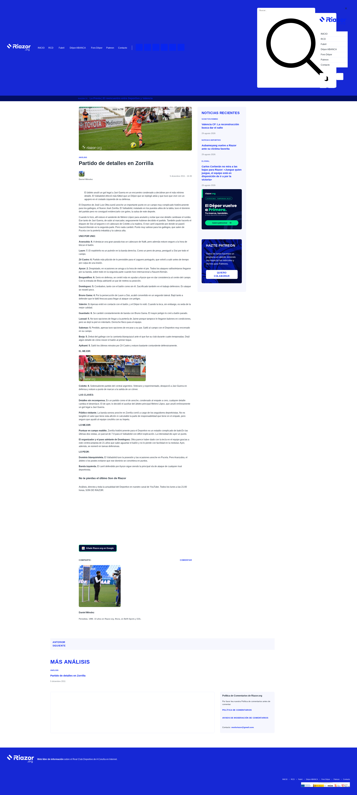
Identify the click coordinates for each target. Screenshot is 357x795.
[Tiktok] (172, 47)
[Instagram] (155, 47)
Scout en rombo (210, 119)
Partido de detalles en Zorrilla (67, 675)
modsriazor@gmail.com (242, 727)
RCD (50, 48)
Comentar (186, 560)
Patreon (110, 48)
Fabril (61, 48)
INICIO (41, 48)
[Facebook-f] (181, 47)
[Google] (346, 758)
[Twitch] (147, 47)
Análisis (83, 157)
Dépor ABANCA (78, 48)
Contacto (122, 48)
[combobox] (272, 10)
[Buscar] (297, 50)
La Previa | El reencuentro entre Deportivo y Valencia (121, 98)
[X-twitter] (164, 47)
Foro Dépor (96, 48)
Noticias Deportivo (211, 140)
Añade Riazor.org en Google (100, 548)
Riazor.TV (82, 99)
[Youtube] (139, 47)
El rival (205, 161)
